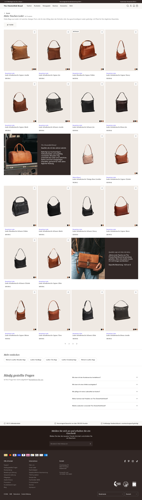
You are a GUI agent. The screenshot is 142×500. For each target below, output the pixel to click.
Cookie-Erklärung (26, 494)
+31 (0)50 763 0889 (65, 474)
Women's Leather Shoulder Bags (16, 360)
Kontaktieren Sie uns (36, 380)
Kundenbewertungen (10, 485)
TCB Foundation (34, 475)
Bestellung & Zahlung (10, 472)
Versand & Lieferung (10, 475)
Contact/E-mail (63, 472)
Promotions (7, 482)
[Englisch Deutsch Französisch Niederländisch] (131, 494)
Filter (11, 25)
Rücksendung (8, 470)
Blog (5, 487)
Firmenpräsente (33, 482)
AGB (10, 494)
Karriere (31, 485)
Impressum (32, 487)
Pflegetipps (7, 477)
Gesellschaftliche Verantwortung (38, 472)
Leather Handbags (35, 360)
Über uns (31, 465)
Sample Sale (32, 477)
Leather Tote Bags (51, 360)
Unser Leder (32, 467)
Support (6, 465)
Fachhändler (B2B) (34, 480)
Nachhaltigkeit (33, 470)
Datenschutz (16, 494)
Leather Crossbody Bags (69, 360)
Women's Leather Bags (88, 360)
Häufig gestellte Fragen (10, 467)
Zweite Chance (8, 480)
